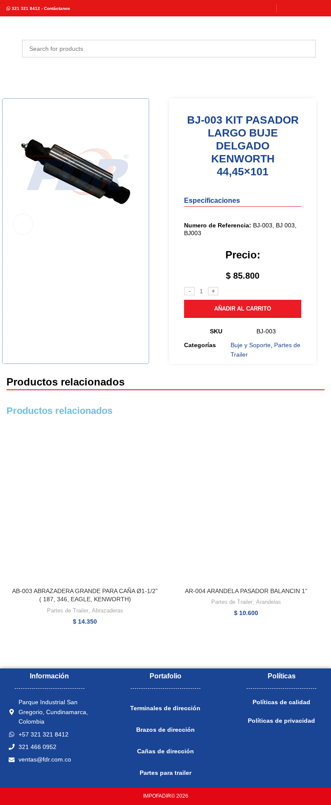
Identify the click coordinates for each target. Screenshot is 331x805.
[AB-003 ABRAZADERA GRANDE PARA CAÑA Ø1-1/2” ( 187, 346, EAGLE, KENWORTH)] (84, 504)
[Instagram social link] (297, 8)
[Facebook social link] (286, 8)
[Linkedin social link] (308, 8)
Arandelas (268, 602)
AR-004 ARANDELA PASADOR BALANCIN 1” (246, 590)
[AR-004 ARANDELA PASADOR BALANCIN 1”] (246, 504)
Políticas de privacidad (281, 720)
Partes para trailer (165, 772)
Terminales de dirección (165, 708)
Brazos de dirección (165, 729)
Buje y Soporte (251, 345)
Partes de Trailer (67, 610)
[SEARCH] (307, 49)
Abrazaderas (107, 610)
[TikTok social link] (319, 8)
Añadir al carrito (242, 308)
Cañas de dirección (165, 751)
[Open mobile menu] (10, 48)
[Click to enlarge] (23, 224)
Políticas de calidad (281, 702)
